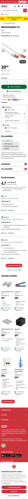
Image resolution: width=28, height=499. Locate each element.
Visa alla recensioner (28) (14, 265)
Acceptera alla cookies (14, 487)
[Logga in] (15, 6)
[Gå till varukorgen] (22, 6)
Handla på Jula (6, 410)
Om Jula (3, 415)
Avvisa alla (14, 491)
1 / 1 (21, 61)
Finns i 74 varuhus (6, 350)
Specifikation (5, 164)
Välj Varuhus (8, 131)
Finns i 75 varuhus (6, 310)
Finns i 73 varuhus (20, 350)
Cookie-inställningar (14, 495)
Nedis (2, 30)
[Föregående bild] (3, 50)
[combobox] (14, 10)
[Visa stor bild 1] (14, 50)
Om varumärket (6, 169)
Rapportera (11, 210)
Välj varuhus (6, 14)
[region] (14, 480)
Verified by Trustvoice (13, 270)
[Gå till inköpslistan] (19, 6)
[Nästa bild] (25, 50)
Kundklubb (4, 419)
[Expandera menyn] (26, 6)
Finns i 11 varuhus (6, 394)
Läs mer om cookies (19, 481)
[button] (3, 445)
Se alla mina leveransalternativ (12, 120)
